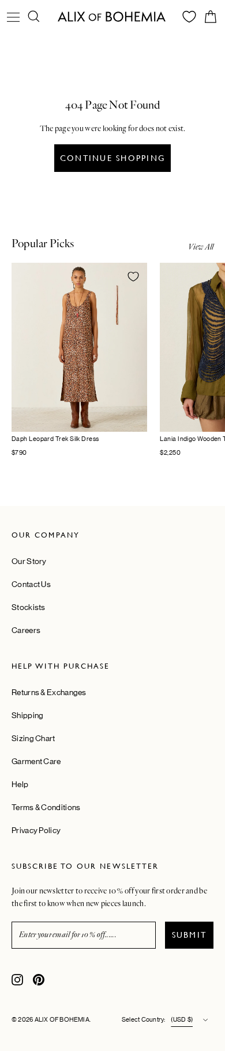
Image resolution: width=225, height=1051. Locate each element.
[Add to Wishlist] (133, 276)
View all (200, 247)
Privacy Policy (36, 830)
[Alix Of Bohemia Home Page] (112, 16)
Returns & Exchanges (49, 692)
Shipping (27, 715)
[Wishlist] (189, 17)
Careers (26, 630)
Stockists (29, 607)
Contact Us (31, 584)
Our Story (29, 561)
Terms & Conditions (46, 807)
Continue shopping (112, 158)
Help (20, 784)
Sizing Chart (33, 738)
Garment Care (36, 761)
